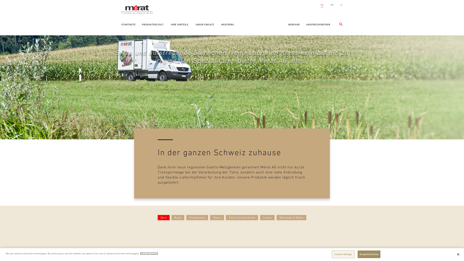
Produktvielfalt (153, 24)
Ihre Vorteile (179, 24)
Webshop (294, 24)
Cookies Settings (343, 254)
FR (332, 5)
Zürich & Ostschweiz (242, 217)
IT (341, 5)
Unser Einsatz (205, 24)
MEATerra (227, 24)
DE (322, 5)
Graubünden (197, 217)
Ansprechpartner (318, 24)
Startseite (128, 24)
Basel (177, 217)
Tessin (217, 217)
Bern (164, 217)
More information (149, 253)
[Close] (458, 254)
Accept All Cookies (369, 254)
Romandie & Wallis (291, 217)
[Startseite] (138, 4)
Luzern (267, 217)
